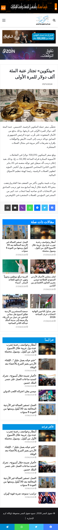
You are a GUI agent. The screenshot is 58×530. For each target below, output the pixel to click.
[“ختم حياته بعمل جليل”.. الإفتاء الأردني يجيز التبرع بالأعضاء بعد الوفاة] (47, 364)
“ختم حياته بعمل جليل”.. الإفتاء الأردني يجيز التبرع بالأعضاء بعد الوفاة (20, 363)
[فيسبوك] (52, 208)
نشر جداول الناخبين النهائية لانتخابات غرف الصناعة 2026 (44, 314)
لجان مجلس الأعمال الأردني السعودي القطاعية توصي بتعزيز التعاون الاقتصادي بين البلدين (43, 281)
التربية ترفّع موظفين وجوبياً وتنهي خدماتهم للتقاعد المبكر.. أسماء (16, 279)
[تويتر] (45, 208)
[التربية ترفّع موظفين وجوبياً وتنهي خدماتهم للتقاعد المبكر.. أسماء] (15, 266)
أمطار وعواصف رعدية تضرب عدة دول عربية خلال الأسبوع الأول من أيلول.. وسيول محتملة (44, 246)
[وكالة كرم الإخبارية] (43, 20)
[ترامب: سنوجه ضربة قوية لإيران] (47, 498)
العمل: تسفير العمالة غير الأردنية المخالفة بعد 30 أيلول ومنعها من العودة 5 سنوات (17, 246)
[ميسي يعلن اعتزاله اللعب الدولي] (47, 395)
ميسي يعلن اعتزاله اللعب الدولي (19, 391)
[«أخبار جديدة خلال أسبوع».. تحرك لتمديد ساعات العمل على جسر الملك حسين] (47, 380)
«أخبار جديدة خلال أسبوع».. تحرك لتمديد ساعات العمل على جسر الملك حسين (19, 379)
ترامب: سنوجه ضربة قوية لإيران (20, 493)
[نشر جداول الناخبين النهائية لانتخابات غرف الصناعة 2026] (43, 301)
